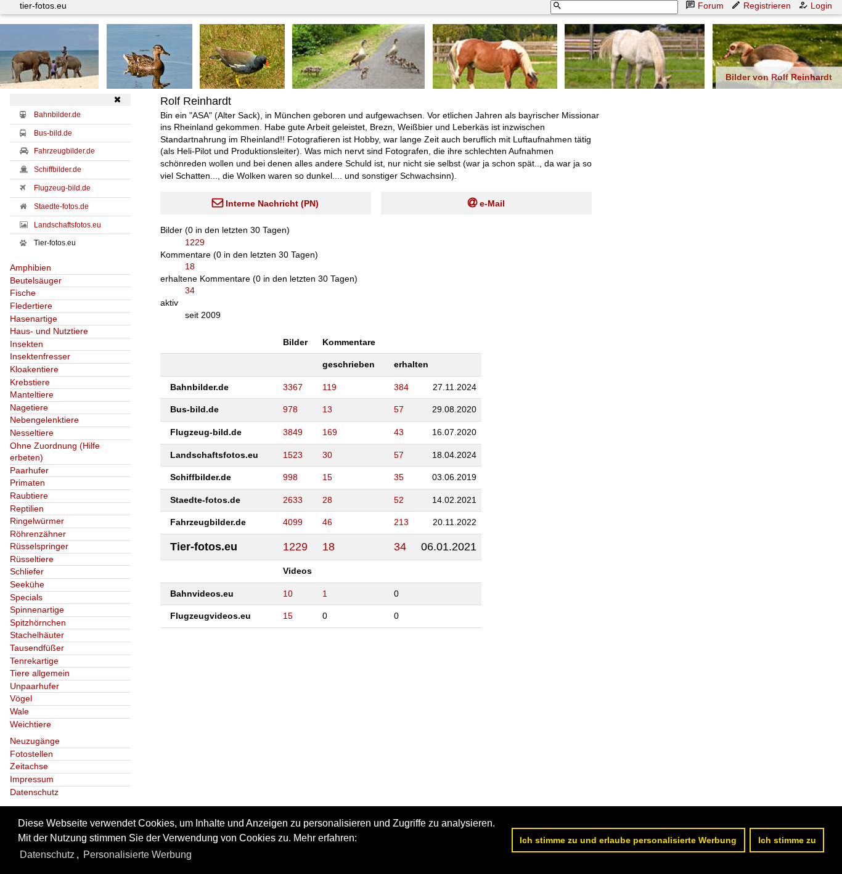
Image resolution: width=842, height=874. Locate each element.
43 (399, 432)
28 (327, 500)
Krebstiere (30, 382)
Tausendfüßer (37, 648)
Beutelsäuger (36, 280)
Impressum (32, 779)
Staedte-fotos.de (61, 206)
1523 (293, 455)
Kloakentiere (34, 369)
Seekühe (27, 584)
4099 (293, 522)
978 (290, 409)
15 (327, 477)
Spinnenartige (37, 610)
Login (821, 5)
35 (399, 477)
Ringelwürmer (37, 521)
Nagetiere (29, 407)
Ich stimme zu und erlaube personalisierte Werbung (628, 840)
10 (288, 593)
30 (327, 455)
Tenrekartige (34, 661)
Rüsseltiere (32, 559)
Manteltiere (32, 394)
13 (327, 409)
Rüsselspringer (39, 546)
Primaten (27, 483)
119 (329, 387)
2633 (293, 500)
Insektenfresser (40, 356)
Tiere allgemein (40, 673)
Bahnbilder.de (57, 114)
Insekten (26, 344)
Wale (19, 711)
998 (290, 477)
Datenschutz (34, 792)
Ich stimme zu (787, 840)
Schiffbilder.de (57, 169)
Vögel (21, 698)
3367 (293, 387)
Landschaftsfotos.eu (67, 225)
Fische (23, 293)
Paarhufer (29, 470)
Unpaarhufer (34, 686)
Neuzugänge (35, 741)
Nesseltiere (32, 433)
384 (401, 387)
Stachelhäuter (37, 635)
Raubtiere (29, 495)
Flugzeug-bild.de (62, 188)
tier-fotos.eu (43, 5)
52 (399, 500)
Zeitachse (29, 766)
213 (401, 522)
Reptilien (27, 508)
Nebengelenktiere (44, 420)
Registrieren (767, 5)
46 (327, 522)
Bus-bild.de (53, 133)
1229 (195, 242)
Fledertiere (31, 306)
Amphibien (30, 267)
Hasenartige (33, 319)
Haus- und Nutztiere (49, 331)
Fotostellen (31, 754)
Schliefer (27, 571)
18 (190, 266)
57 (399, 409)
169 (329, 432)
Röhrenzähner (38, 534)
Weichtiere (30, 724)
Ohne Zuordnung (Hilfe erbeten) (55, 452)
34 (190, 290)
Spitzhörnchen (38, 622)
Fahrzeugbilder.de (64, 151)
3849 (293, 432)
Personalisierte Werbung (137, 854)
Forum (711, 5)
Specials (26, 597)
